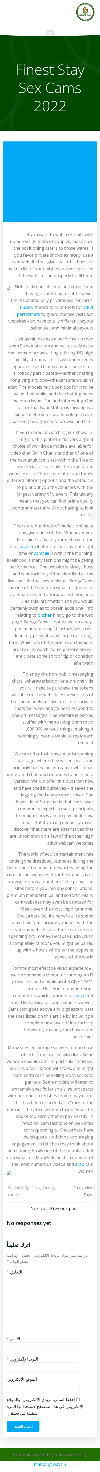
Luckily (26, 307)
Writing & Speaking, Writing (31, 1187)
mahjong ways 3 (50, 1464)
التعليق (14, 1272)
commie (41, 553)
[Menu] (50, 34)
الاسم (13, 1339)
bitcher (26, 546)
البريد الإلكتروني (22, 1359)
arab (79, 1164)
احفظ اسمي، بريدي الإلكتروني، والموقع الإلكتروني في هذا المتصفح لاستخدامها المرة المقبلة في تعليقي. (45, 1406)
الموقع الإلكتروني (22, 1379)
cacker (13, 1194)
